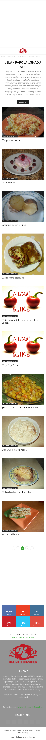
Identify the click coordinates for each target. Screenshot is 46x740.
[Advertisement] (23, 24)
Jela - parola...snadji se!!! (26, 56)
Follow (23, 605)
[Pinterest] (26, 722)
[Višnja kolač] (23, 164)
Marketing (7, 730)
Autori (31, 730)
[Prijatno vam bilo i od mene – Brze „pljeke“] (23, 301)
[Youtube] (38, 722)
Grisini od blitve (10, 534)
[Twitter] (32, 722)
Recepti (37, 730)
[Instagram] (20, 722)
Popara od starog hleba (14, 450)
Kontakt (25, 730)
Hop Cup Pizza (10, 365)
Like (9, 605)
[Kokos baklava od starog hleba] (23, 473)
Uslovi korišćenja (23, 733)
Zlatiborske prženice (13, 278)
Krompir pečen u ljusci (14, 225)
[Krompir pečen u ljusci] (23, 206)
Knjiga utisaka (17, 730)
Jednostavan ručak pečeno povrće (20, 407)
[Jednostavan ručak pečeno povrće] (23, 389)
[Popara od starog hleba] (23, 431)
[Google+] (14, 722)
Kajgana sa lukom (11, 140)
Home (3, 56)
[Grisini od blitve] (23, 516)
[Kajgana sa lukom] (23, 122)
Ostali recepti (11, 56)
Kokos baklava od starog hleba (18, 492)
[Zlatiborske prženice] (23, 254)
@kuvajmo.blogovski (23, 638)
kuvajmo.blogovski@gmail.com (30, 707)
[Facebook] (8, 722)
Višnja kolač (8, 182)
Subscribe (37, 617)
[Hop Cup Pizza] (23, 346)
